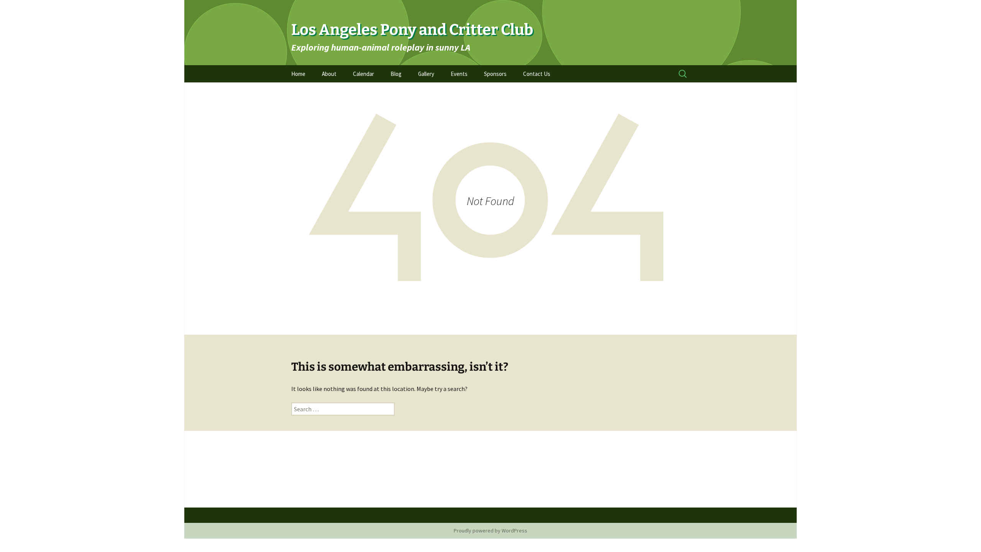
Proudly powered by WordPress (490, 530)
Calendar (363, 73)
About (329, 73)
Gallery (426, 73)
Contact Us (536, 73)
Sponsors (495, 73)
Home (298, 73)
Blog (396, 73)
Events (459, 73)
